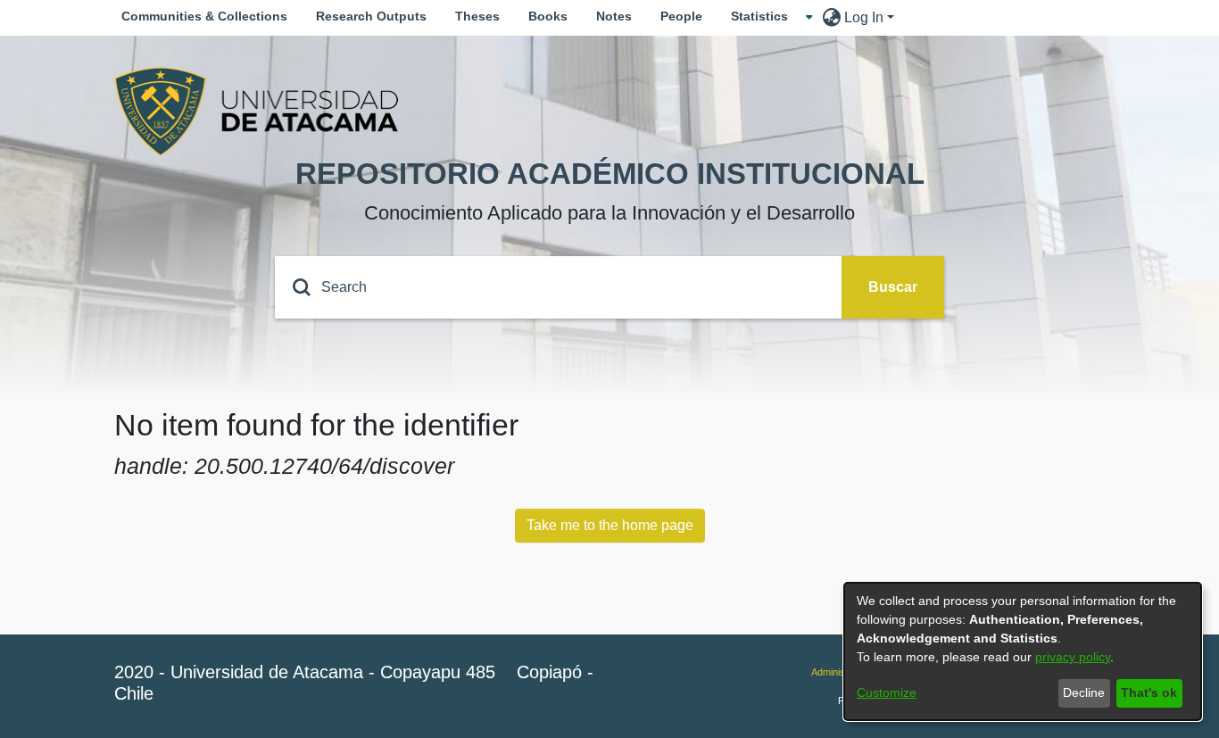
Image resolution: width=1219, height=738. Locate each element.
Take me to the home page (610, 525)
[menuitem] (765, 16)
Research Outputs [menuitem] (371, 16)
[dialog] (1022, 651)
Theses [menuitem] (477, 16)
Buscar (892, 286)
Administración (843, 672)
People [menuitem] (681, 16)
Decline (1084, 692)
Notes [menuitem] (614, 16)
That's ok (1149, 692)
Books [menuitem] (548, 16)
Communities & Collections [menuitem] (204, 16)
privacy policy (1072, 657)
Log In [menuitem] (863, 17)
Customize (886, 692)
